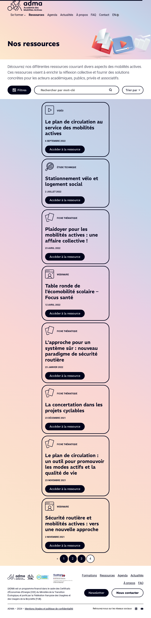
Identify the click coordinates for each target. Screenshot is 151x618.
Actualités (137, 575)
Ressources (107, 575)
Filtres (21, 90)
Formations (89, 575)
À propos (129, 583)
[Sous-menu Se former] (25, 15)
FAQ (140, 583)
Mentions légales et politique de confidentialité (49, 608)
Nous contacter (127, 593)
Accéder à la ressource (67, 150)
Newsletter (96, 593)
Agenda (123, 575)
